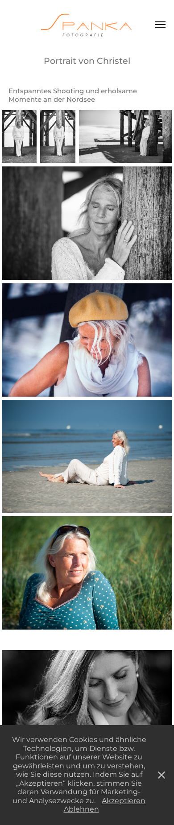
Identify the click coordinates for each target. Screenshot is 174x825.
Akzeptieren (123, 801)
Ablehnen (81, 809)
